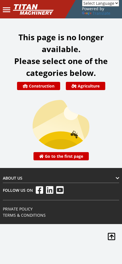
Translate (101, 13)
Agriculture (88, 86)
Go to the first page (63, 156)
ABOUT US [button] (12, 178)
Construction (41, 86)
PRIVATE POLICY (18, 209)
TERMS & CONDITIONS (24, 215)
